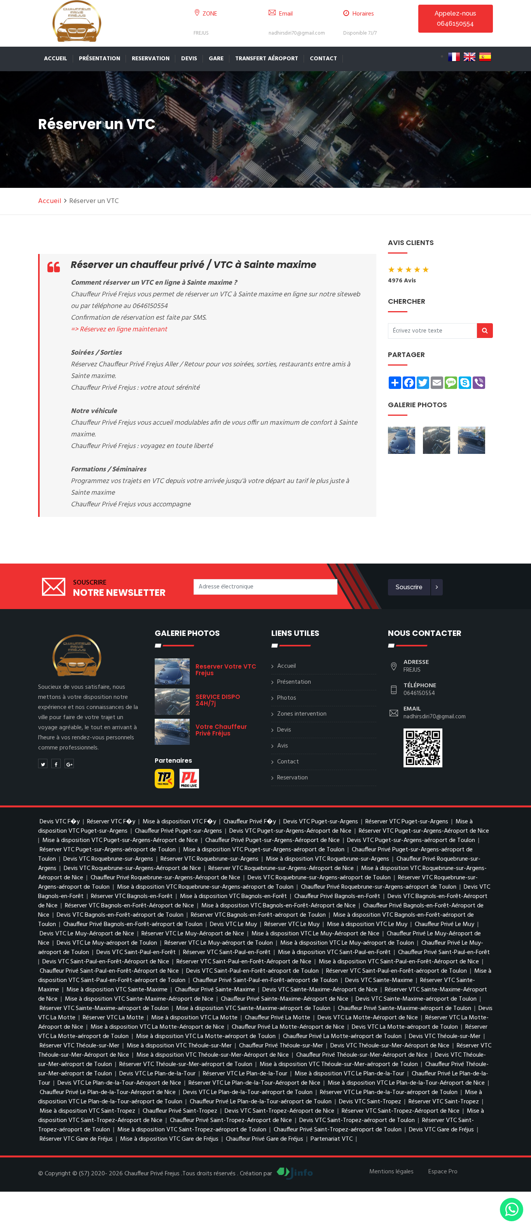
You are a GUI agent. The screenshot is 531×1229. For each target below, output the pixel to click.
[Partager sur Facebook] (56, 763)
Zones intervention (302, 714)
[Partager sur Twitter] (42, 763)
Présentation (99, 58)
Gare (216, 58)
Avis (282, 746)
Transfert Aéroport (266, 58)
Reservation (150, 58)
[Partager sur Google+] (69, 763)
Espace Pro (443, 1172)
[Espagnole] (485, 57)
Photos (286, 698)
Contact (323, 58)
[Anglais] (469, 57)
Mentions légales (391, 1172)
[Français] (454, 57)
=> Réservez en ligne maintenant (119, 329)
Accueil (55, 58)
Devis (189, 58)
